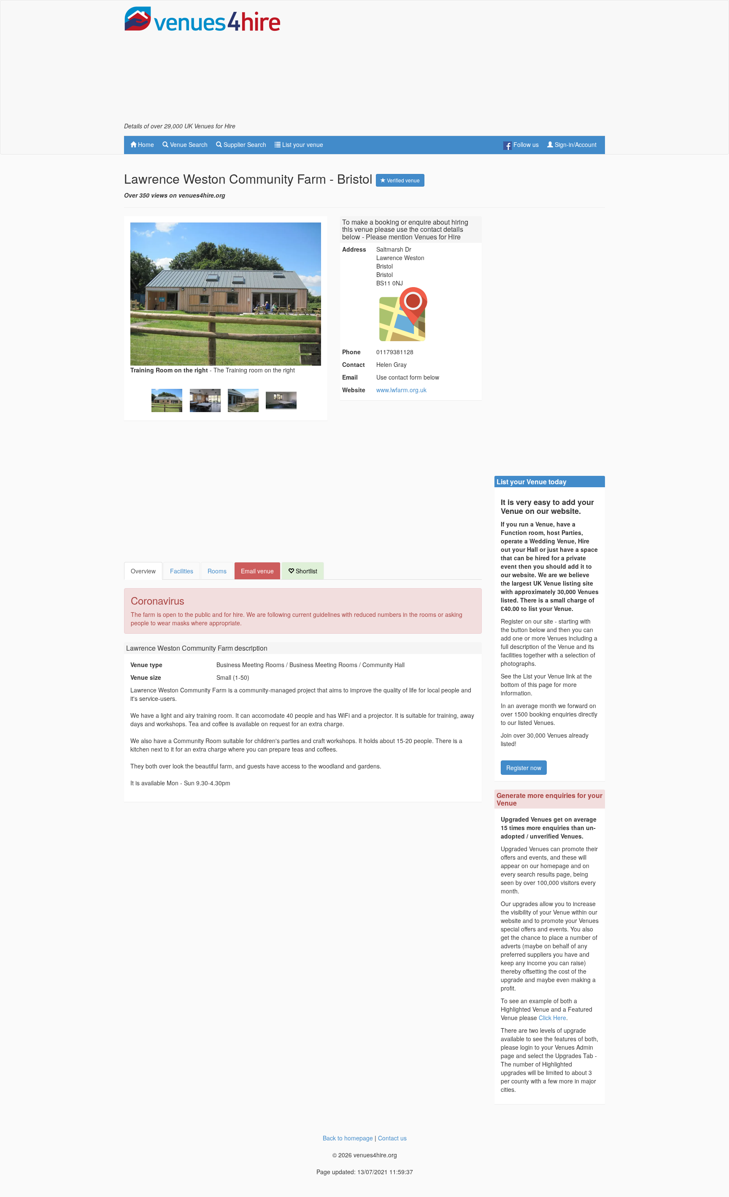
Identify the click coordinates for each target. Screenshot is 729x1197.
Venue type (146, 664)
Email (350, 377)
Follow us (525, 144)
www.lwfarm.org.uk (401, 389)
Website (353, 389)
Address (354, 249)
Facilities (181, 571)
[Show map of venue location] (427, 314)
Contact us (392, 1138)
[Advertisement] (451, 64)
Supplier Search (244, 144)
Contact (353, 364)
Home (145, 144)
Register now (523, 767)
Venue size (145, 677)
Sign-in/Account (575, 144)
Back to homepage (348, 1138)
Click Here (552, 1017)
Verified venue (403, 180)
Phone (351, 351)
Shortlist (305, 571)
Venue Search (188, 144)
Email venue (257, 571)
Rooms (217, 571)
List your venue (302, 144)
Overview (143, 571)
